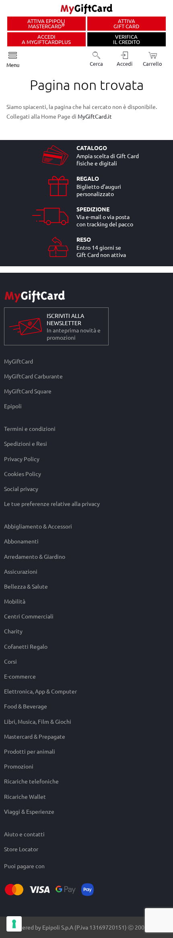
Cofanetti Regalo (25, 646)
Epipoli (13, 406)
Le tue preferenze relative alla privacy (52, 504)
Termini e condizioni (30, 428)
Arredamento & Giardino (34, 556)
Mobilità (14, 600)
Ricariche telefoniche (31, 781)
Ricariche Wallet (25, 796)
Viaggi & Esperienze (29, 811)
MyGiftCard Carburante (33, 375)
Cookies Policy (22, 473)
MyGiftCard (18, 361)
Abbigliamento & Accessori (38, 526)
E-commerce (20, 676)
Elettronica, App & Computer (40, 691)
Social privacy (21, 488)
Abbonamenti (21, 541)
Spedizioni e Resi (25, 443)
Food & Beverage (25, 706)
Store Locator (21, 848)
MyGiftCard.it (95, 116)
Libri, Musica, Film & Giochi (37, 721)
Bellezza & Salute (26, 586)
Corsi (10, 661)
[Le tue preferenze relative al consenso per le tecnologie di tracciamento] (14, 924)
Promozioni (18, 766)
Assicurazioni (20, 571)
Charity (13, 631)
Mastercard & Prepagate (34, 736)
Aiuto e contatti (24, 834)
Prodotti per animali (29, 751)
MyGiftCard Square (27, 390)
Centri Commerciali (29, 616)
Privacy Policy (21, 458)
